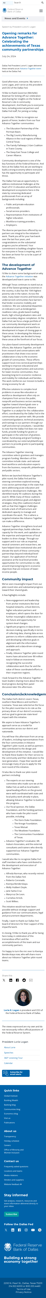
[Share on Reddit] (24, 980)
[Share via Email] (31, 980)
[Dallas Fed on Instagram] (26, 1230)
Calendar (8, 1063)
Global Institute (11, 1096)
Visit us (7, 1118)
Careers (7, 1145)
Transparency (10, 1136)
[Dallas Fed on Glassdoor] (40, 1230)
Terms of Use (23, 1289)
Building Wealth (11, 1100)
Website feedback (12, 1184)
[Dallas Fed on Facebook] (19, 1230)
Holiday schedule (11, 1141)
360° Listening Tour (13, 1057)
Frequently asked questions (16, 1166)
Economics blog (11, 1113)
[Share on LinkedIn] (11, 980)
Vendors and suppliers (14, 1179)
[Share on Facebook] (17, 980)
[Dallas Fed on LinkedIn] (13, 1230)
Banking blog (10, 1104)
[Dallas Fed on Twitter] (6, 1230)
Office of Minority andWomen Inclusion (14, 1151)
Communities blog (12, 1109)
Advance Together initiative (19, 276)
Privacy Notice (23, 1292)
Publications (9, 1122)
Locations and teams (13, 1171)
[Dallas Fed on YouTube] (33, 1230)
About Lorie (9, 1047)
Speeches (8, 1052)
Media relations (11, 1175)
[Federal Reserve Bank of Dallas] (13, 11)
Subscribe (11, 1214)
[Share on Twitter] (4, 980)
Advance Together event (30, 68)
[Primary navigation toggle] (40, 10)
